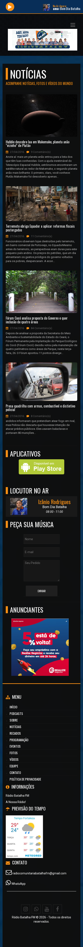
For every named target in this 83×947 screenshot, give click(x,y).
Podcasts (16, 713)
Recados (15, 733)
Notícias (15, 726)
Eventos (15, 746)
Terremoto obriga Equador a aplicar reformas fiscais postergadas (40, 228)
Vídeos (14, 759)
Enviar (42, 591)
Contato (15, 772)
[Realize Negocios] (31, 639)
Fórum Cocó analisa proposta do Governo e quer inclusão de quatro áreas (37, 320)
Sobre (14, 720)
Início (13, 707)
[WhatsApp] (36, 909)
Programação (19, 739)
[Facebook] (57, 909)
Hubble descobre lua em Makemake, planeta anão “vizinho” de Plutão (37, 144)
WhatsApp (18, 883)
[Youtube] (46, 909)
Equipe (14, 766)
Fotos (14, 752)
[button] (72, 25)
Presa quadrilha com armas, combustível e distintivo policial (40, 408)
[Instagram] (25, 909)
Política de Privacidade (25, 779)
